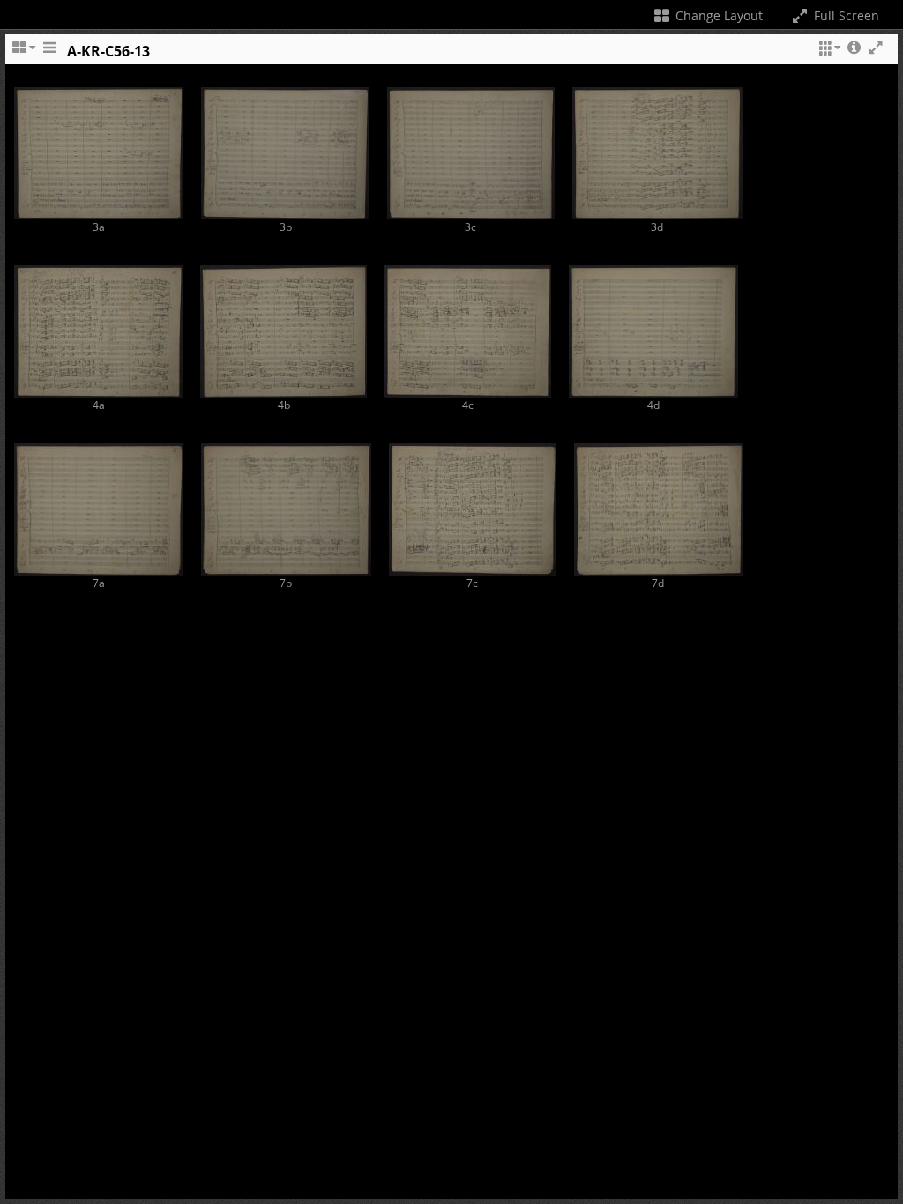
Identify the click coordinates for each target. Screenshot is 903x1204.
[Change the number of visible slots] (23, 55)
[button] (827, 55)
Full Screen (844, 15)
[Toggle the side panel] (49, 55)
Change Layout (717, 15)
